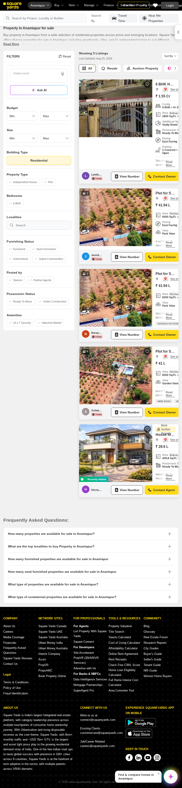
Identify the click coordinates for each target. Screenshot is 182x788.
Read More (11, 44)
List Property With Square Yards (90, 634)
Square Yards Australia (53, 637)
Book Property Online (52, 676)
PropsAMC (45, 670)
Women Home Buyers (158, 676)
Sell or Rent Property (133, 5)
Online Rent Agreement (123, 654)
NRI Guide (150, 670)
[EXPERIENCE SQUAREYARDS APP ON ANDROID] (141, 726)
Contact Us (10, 664)
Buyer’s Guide (153, 654)
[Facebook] (129, 757)
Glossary (149, 631)
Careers (8, 631)
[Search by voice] (62, 74)
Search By (96, 18)
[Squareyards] (12, 6)
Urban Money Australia (52, 648)
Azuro (42, 659)
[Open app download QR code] (178, 32)
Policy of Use (12, 687)
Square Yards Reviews (17, 658)
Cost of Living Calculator (124, 642)
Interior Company (49, 654)
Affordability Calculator (123, 648)
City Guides (151, 648)
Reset (67, 56)
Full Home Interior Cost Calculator (123, 682)
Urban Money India (50, 642)
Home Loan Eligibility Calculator (122, 672)
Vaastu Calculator (120, 637)
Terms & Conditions (16, 682)
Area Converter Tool (121, 690)
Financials (9, 642)
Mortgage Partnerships (88, 685)
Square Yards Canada (52, 626)
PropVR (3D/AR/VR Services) (86, 660)
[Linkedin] (138, 757)
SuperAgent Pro (83, 690)
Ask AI (42, 90)
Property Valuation (120, 626)
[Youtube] (147, 757)
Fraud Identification (15, 693)
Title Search (116, 631)
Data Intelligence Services (90, 679)
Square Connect (83, 641)
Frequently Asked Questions (14, 650)
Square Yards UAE (50, 631)
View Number (129, 176)
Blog (146, 626)
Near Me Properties (155, 18)
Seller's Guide (152, 659)
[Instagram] (157, 757)
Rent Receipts (118, 659)
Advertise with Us (84, 668)
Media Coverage (13, 637)
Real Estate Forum (156, 637)
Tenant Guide (152, 665)
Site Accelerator (83, 652)
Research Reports (155, 642)
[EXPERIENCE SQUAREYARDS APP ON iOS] (139, 737)
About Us (9, 626)
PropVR (43, 665)
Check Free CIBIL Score (124, 665)
